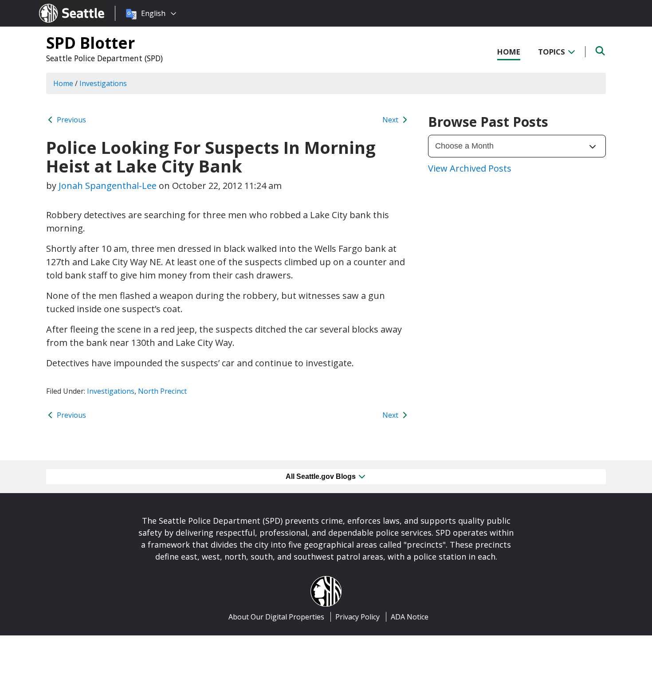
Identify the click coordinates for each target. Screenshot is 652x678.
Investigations (110, 391)
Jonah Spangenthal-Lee (108, 186)
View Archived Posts (469, 168)
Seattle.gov (57, 5)
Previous (70, 120)
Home (508, 52)
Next (391, 120)
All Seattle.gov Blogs (321, 476)
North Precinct (162, 391)
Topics (552, 52)
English (153, 13)
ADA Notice (409, 617)
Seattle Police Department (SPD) (104, 58)
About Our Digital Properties (276, 617)
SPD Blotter (90, 42)
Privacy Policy (357, 617)
